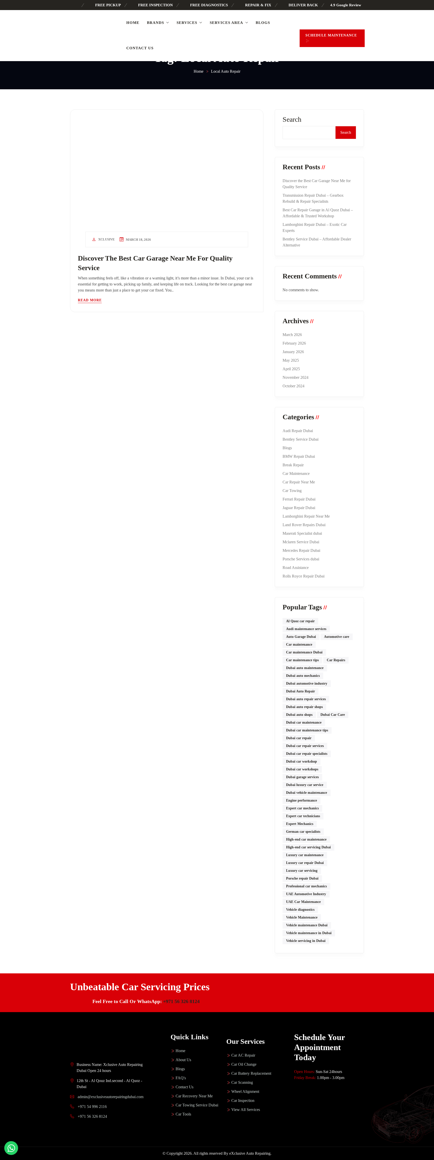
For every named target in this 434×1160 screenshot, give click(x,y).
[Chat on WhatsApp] (11, 1148)
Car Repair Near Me (299, 482)
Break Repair (293, 465)
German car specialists (303, 832)
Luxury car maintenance (304, 855)
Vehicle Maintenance (301, 917)
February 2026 (294, 343)
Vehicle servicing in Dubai (305, 941)
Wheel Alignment (245, 1091)
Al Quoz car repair (300, 621)
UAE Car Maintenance (303, 902)
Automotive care (336, 637)
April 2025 (291, 369)
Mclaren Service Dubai (301, 542)
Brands (155, 23)
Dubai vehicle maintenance (306, 793)
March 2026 (292, 335)
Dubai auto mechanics (303, 676)
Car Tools (183, 1114)
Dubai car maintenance (303, 722)
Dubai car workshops (302, 769)
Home (132, 23)
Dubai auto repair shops (304, 707)
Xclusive (106, 239)
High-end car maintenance (306, 839)
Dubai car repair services (305, 746)
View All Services (245, 1109)
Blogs (263, 23)
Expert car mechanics (302, 808)
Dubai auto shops (299, 715)
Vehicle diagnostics (300, 910)
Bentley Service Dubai (300, 439)
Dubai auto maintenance (304, 668)
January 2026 (293, 352)
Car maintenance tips (302, 660)
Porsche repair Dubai (302, 878)
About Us (183, 1060)
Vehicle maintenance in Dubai (309, 933)
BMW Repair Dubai (299, 456)
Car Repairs (336, 660)
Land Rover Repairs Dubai (304, 525)
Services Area (226, 23)
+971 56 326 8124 (181, 1001)
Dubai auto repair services (306, 699)
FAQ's (181, 1078)
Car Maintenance (296, 473)
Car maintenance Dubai (304, 652)
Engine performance (301, 800)
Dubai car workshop (301, 761)
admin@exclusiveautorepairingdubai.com (110, 1097)
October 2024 (293, 386)
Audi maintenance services (306, 629)
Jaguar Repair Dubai (299, 508)
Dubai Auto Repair (300, 691)
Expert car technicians (303, 816)
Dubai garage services (302, 777)
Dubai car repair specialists (306, 754)
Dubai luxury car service (304, 785)
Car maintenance (299, 644)
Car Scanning (242, 1082)
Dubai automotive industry (306, 683)
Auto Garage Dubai (301, 637)
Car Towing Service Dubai (197, 1105)
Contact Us (139, 48)
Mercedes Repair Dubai (301, 550)
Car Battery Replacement (251, 1073)
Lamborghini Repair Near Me (306, 516)
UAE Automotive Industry (306, 894)
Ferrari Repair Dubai (299, 499)
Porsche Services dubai (301, 559)
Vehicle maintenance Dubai (307, 925)
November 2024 (295, 377)
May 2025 (291, 360)
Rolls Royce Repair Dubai (303, 576)
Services (187, 23)
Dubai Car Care (332, 715)
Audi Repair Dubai (298, 431)
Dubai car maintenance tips (307, 730)
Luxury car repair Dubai (305, 863)
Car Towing (292, 490)
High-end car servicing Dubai (308, 847)
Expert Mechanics (299, 824)
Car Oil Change (243, 1064)
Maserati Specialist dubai (302, 533)
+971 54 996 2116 (92, 1106)
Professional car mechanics (306, 886)
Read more (90, 300)
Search (292, 119)
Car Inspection (242, 1100)
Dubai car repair (298, 738)
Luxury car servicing (301, 871)
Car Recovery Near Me (194, 1096)
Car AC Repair (243, 1055)
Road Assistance (296, 567)
